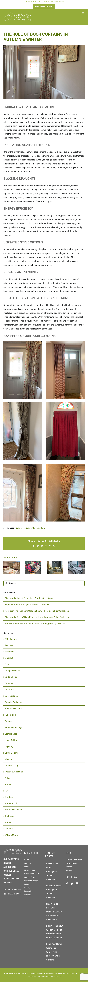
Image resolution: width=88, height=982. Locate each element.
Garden (8, 721)
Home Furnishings (13, 727)
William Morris (11, 835)
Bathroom (9, 651)
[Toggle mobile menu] (83, 13)
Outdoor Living (11, 765)
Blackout (9, 658)
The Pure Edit (11, 803)
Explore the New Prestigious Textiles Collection (27, 604)
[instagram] (77, 883)
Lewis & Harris (11, 753)
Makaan (8, 759)
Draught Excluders (13, 702)
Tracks (8, 822)
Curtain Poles (11, 677)
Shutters (9, 797)
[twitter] (72, 883)
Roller (7, 778)
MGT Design (56, 976)
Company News (12, 670)
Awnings (9, 645)
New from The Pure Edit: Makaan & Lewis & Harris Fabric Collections (37, 611)
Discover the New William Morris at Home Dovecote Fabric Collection (37, 617)
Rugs (7, 791)
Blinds (8, 664)
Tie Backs (9, 816)
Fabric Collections (13, 708)
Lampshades (11, 734)
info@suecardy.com (57, 2)
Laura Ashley (11, 740)
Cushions (9, 689)
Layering (9, 746)
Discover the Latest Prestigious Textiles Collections (29, 598)
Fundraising (10, 715)
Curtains (19, 528)
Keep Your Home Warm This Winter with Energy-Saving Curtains (35, 623)
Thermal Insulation (38, 528)
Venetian (9, 828)
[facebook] (67, 883)
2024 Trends (10, 639)
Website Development (42, 976)
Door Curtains (27, 528)
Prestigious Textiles (14, 772)
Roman (8, 784)
